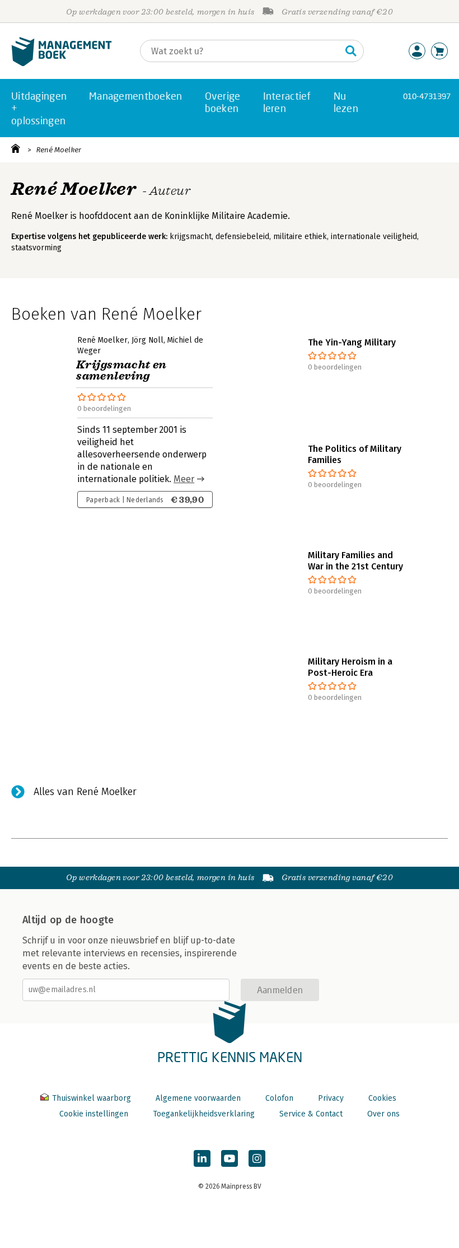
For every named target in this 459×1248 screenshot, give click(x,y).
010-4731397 (427, 96)
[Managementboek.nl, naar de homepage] (61, 63)
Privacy (331, 1098)
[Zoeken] (351, 51)
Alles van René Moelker (85, 792)
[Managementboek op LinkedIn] (202, 1158)
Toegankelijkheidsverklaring (204, 1114)
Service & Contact (311, 1114)
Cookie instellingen (93, 1114)
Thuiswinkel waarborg (91, 1098)
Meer (184, 479)
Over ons (383, 1114)
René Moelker (58, 150)
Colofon (279, 1098)
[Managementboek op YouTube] (229, 1158)
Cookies (382, 1098)
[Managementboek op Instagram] (257, 1158)
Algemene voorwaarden (198, 1098)
